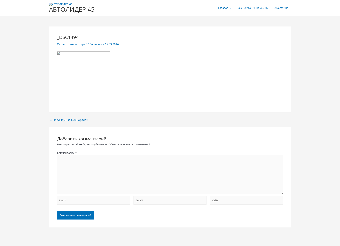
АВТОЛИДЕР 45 (72, 9)
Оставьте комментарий (72, 44)
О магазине (281, 8)
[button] (229, 8)
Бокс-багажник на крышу (252, 8)
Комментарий (67, 153)
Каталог (223, 8)
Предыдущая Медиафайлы (68, 119)
